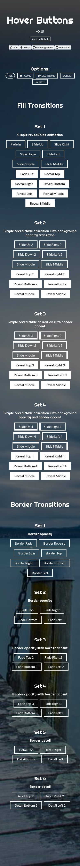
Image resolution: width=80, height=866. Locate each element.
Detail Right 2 (54, 796)
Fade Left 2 (56, 667)
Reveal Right (24, 184)
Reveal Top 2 (25, 274)
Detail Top (26, 750)
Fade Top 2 (26, 657)
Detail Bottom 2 (26, 805)
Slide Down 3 (27, 345)
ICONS (27, 75)
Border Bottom (54, 563)
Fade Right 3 (53, 704)
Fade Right (52, 610)
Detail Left (55, 759)
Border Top (54, 553)
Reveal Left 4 (57, 466)
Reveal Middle (53, 193)
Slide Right (61, 144)
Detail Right (53, 750)
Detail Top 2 (25, 796)
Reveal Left (24, 193)
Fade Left (55, 620)
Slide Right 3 (52, 335)
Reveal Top (52, 174)
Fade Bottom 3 (26, 713)
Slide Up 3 (26, 335)
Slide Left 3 (54, 345)
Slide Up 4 (26, 426)
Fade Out (26, 174)
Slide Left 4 (54, 436)
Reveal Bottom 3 (25, 375)
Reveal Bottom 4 (25, 466)
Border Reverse (54, 543)
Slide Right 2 (52, 244)
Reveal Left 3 (57, 375)
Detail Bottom (27, 759)
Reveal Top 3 (25, 365)
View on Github (40, 38)
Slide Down (28, 154)
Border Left (40, 573)
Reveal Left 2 (57, 284)
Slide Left (53, 154)
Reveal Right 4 (55, 456)
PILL (10, 75)
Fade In (16, 144)
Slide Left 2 (54, 254)
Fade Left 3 (56, 713)
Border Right (24, 563)
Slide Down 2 (27, 254)
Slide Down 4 (27, 436)
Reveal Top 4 (25, 456)
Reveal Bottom (54, 184)
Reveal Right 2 (55, 274)
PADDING (40, 81)
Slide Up (37, 144)
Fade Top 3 (26, 704)
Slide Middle (26, 164)
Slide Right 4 (52, 426)
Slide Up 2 (26, 244)
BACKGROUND (46, 75)
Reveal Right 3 (55, 365)
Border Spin (26, 553)
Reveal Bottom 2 (25, 284)
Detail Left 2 (57, 805)
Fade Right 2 (53, 657)
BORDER (67, 75)
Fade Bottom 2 (26, 667)
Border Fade (23, 543)
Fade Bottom (28, 620)
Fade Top (27, 610)
